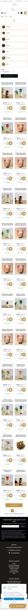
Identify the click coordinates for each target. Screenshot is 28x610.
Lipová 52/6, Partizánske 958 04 (14, 547)
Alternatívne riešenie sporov (14, 581)
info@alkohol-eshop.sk (7, 1)
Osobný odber (14, 570)
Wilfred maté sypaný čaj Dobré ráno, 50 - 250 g (20, 84)
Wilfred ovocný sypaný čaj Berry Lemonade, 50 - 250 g (7, 119)
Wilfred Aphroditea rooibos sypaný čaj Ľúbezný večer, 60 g (20, 154)
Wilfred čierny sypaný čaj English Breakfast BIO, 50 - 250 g (20, 190)
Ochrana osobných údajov (14, 583)
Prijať (14, 598)
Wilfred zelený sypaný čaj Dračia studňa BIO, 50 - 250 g (20, 471)
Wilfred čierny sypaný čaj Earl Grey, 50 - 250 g (20, 401)
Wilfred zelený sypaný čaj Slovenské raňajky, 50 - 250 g (7, 401)
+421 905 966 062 (14, 553)
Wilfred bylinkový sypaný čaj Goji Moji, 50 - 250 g (7, 366)
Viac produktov (14, 505)
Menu (5, 13)
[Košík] (25, 12)
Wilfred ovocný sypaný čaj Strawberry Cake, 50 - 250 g (7, 472)
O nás (14, 563)
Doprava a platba (14, 568)
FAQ (14, 573)
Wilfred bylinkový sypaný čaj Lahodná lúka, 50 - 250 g (20, 436)
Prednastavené (5, 71)
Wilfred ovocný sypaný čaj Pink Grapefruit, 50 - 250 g (20, 366)
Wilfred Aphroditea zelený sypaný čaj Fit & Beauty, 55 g (7, 260)
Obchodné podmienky (14, 565)
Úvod (2, 16)
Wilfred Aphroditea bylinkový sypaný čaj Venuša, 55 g (20, 225)
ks (5, 108)
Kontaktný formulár (14, 572)
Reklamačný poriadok (14, 567)
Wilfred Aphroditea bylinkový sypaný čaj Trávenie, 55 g (7, 331)
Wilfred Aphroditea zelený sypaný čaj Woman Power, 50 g (20, 331)
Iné (6, 16)
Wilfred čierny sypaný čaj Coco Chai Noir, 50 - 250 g (7, 295)
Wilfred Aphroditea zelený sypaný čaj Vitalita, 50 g (7, 154)
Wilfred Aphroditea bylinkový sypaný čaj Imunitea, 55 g (20, 119)
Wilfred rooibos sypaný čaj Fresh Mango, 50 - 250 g (20, 295)
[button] (25, 604)
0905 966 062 (19, 1)
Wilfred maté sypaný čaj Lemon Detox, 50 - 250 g (7, 225)
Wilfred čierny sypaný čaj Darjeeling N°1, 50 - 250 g (7, 84)
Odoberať (23, 526)
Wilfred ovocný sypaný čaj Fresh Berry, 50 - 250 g (7, 190)
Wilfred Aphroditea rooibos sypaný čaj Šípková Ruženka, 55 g (20, 260)
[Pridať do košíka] (11, 108)
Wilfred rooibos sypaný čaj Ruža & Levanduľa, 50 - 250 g (7, 436)
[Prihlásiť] (21, 12)
